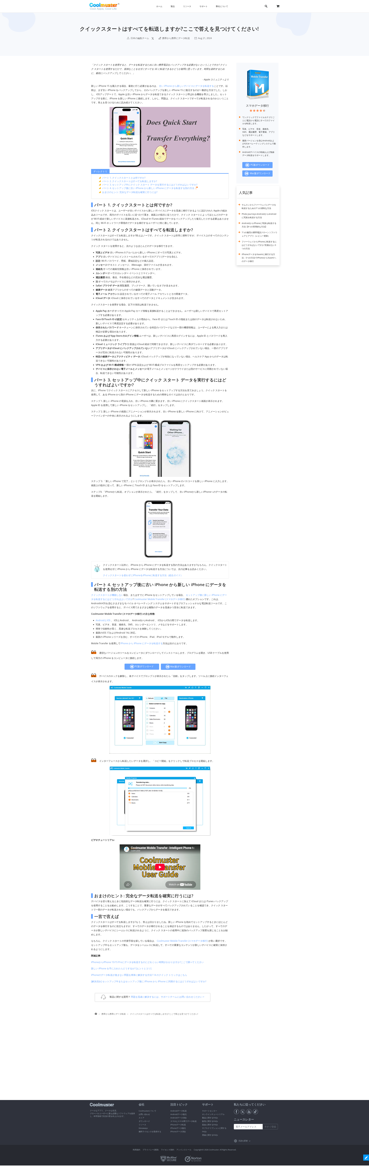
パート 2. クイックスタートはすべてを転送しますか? (129, 181)
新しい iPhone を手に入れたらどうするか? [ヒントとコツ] (121, 968)
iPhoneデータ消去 (178, 1131)
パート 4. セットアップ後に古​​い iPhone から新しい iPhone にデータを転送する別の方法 (148, 188)
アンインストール (183, 1149)
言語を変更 (243, 1140)
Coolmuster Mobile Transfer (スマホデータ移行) (160, 599)
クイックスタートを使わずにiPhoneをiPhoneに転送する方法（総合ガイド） (143, 575)
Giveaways (143, 1128)
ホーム (159, 6)
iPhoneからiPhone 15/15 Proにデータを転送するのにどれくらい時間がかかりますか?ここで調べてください (147, 962)
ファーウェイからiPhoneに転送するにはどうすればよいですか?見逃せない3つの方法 (259, 245)
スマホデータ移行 (257, 106)
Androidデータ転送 (178, 1111)
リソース (142, 1124)
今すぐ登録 (270, 1126)
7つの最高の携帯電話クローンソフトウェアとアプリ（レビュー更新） (259, 234)
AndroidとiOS (103, 620)
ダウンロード (144, 1121)
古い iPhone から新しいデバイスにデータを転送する (186, 86)
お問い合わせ (144, 1114)
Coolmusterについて (147, 1111)
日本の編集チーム (140, 38)
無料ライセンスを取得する (150, 1131)
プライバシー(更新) (151, 1149)
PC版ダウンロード (144, 666)
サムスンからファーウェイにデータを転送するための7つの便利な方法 (259, 206)
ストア (141, 1117)
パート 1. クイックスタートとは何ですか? (123, 177)
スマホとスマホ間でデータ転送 (183, 1121)
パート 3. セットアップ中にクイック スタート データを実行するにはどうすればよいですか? (149, 184)
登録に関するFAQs (210, 1135)
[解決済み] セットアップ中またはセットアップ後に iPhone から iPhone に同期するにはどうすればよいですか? (148, 981)
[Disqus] (161, 1063)
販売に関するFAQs (210, 1121)
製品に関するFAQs (210, 1117)
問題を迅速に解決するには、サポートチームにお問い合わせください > (167, 996)
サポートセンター (209, 1111)
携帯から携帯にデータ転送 (176, 38)
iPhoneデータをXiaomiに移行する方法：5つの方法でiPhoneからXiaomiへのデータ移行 (259, 258)
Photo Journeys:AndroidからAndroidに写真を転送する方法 (259, 216)
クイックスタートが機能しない (107, 595)
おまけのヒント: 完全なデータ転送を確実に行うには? (129, 192)
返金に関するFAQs (210, 1124)
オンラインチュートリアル (213, 1114)
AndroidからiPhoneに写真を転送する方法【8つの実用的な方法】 (259, 225)
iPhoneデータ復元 (178, 1128)
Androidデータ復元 (178, 1114)
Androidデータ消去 (178, 1117)
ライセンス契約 (167, 1149)
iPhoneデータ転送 (178, 1124)
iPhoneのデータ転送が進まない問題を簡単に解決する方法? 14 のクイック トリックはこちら (139, 975)
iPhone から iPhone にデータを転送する (141, 643)
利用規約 (136, 1149)
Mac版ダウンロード (180, 666)
